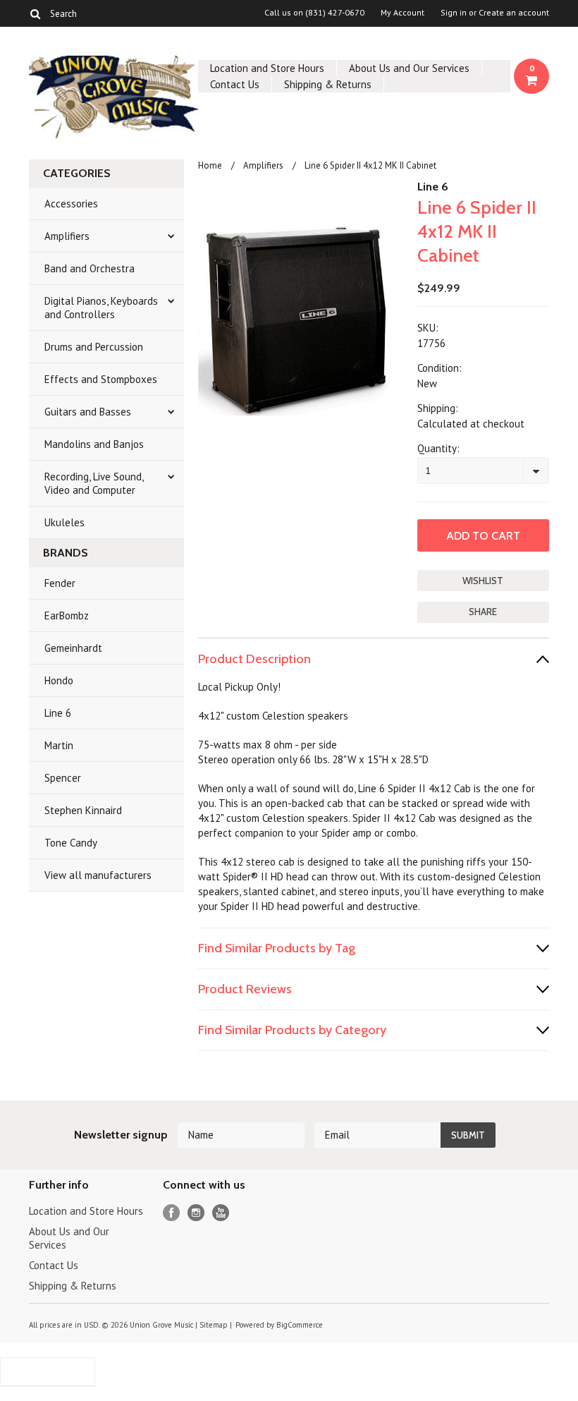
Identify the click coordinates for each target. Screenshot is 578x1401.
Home (210, 165)
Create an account (514, 13)
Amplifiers (67, 236)
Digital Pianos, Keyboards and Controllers (101, 307)
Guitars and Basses (87, 411)
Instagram (196, 1213)
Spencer (62, 777)
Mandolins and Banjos (94, 444)
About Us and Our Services (409, 68)
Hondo (58, 680)
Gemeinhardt (73, 648)
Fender (59, 583)
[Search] (35, 13)
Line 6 (57, 713)
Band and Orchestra (89, 268)
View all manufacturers (98, 875)
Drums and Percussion (93, 346)
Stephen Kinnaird (83, 810)
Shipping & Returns (327, 84)
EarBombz (66, 615)
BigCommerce (299, 1325)
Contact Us (234, 84)
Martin (58, 745)
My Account (402, 13)
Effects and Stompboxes (100, 379)
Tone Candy (70, 842)
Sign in (454, 13)
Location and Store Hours (267, 68)
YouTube (221, 1213)
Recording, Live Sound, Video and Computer (94, 483)
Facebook (171, 1213)
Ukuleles (64, 522)
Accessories (71, 203)
